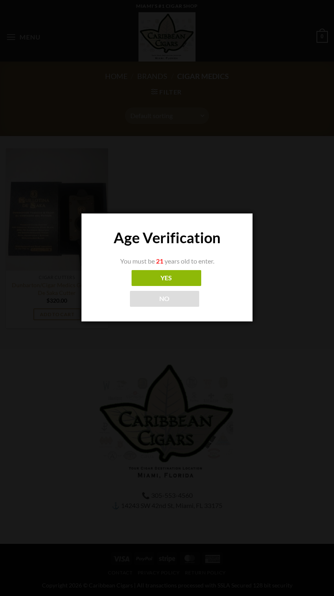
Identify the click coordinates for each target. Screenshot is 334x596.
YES (166, 278)
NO (164, 298)
